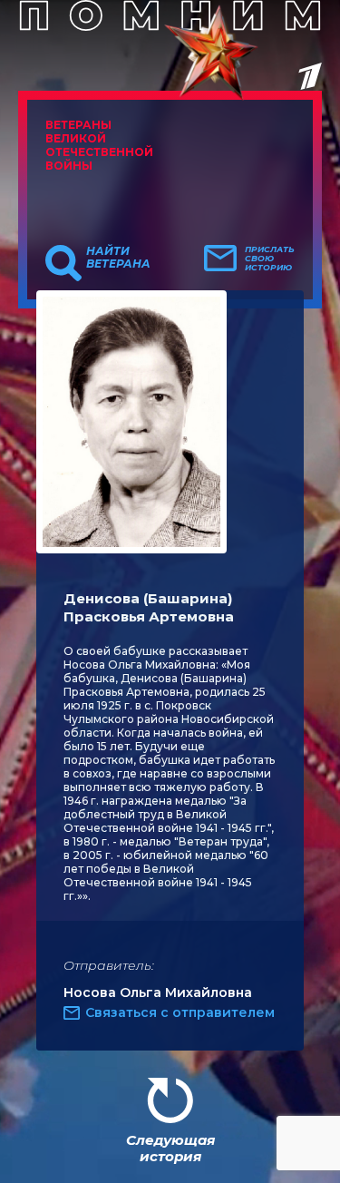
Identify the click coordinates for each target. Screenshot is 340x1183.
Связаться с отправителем (180, 1012)
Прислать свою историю (270, 258)
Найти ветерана (118, 257)
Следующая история (170, 1148)
